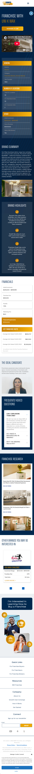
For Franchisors (17, 670)
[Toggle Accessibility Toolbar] (31, 13)
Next (23, 588)
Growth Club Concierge (17, 700)
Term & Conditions (22, 745)
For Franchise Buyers (17, 666)
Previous (11, 588)
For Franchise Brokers (17, 674)
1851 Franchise (17, 685)
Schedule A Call (12, 28)
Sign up (26, 725)
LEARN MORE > (10, 580)
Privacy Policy (11, 745)
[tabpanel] (17, 566)
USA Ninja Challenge (12, 567)
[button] (31, 754)
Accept (17, 767)
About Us (17, 696)
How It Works (17, 703)
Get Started (17, 707)
